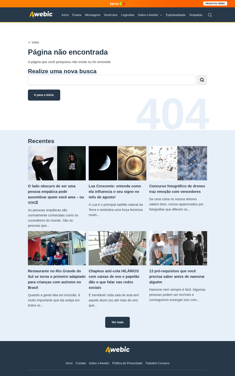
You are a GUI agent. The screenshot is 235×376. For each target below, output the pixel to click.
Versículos (111, 15)
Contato (81, 363)
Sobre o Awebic (148, 15)
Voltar (35, 42)
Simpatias (195, 15)
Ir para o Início (44, 95)
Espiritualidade (176, 15)
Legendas (127, 15)
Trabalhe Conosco (157, 363)
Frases (76, 15)
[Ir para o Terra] (117, 3)
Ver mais (118, 322)
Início (65, 15)
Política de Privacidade (127, 363)
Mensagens (92, 15)
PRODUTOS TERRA (215, 3)
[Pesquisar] (210, 15)
